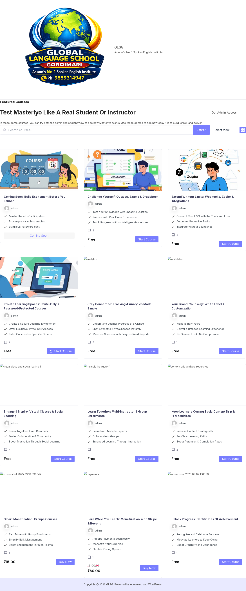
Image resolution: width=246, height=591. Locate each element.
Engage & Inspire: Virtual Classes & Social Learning (33, 414)
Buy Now (65, 562)
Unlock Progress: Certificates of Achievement (204, 519)
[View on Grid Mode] (243, 130)
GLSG (119, 47)
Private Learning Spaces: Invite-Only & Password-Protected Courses (31, 306)
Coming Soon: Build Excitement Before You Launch (34, 199)
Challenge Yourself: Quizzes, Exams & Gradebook (123, 196)
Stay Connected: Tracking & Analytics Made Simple (119, 306)
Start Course (147, 239)
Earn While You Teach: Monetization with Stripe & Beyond (122, 521)
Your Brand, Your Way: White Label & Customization (197, 306)
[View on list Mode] (235, 130)
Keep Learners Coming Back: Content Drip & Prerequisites (203, 414)
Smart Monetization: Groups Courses (30, 519)
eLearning (136, 584)
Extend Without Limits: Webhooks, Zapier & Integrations (202, 199)
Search (201, 130)
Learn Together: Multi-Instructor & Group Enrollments (117, 414)
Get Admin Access (224, 112)
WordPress (155, 584)
